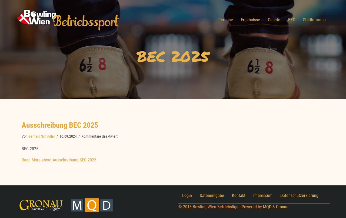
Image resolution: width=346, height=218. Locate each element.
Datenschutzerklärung (299, 195)
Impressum (262, 195)
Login (187, 195)
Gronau (282, 206)
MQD (267, 206)
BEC (291, 19)
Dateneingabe (212, 195)
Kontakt (238, 195)
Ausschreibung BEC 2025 (60, 125)
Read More (59, 159)
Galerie (274, 19)
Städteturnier (314, 19)
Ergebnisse (250, 19)
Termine (226, 19)
